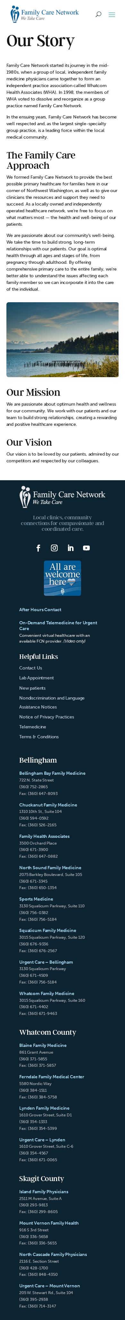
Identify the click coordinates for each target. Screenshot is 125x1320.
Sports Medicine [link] (36, 899)
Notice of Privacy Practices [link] (46, 717)
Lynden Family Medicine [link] (44, 1108)
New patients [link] (32, 688)
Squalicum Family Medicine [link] (47, 930)
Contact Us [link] (30, 668)
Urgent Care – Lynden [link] (42, 1140)
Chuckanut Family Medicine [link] (48, 805)
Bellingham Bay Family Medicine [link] (52, 773)
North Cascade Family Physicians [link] (53, 1254)
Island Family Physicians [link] (43, 1191)
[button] (112, 14)
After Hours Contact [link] (40, 609)
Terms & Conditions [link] (39, 737)
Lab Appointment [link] (36, 678)
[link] (44, 14)
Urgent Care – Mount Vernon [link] (49, 1286)
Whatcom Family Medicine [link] (46, 993)
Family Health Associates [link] (44, 836)
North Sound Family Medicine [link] (50, 868)
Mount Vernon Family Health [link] (49, 1223)
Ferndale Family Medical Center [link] (51, 1077)
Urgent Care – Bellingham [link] (46, 962)
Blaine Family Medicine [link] (43, 1045)
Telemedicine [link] (32, 727)
